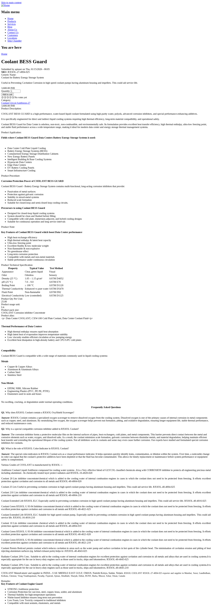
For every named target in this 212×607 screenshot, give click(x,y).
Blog (9, 27)
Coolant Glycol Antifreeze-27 (15, 103)
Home (10, 18)
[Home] (5, 5)
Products (11, 21)
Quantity (5, 91)
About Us (12, 29)
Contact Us (12, 32)
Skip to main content (11, 2)
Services (11, 24)
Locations (12, 38)
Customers (12, 35)
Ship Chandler (14, 41)
